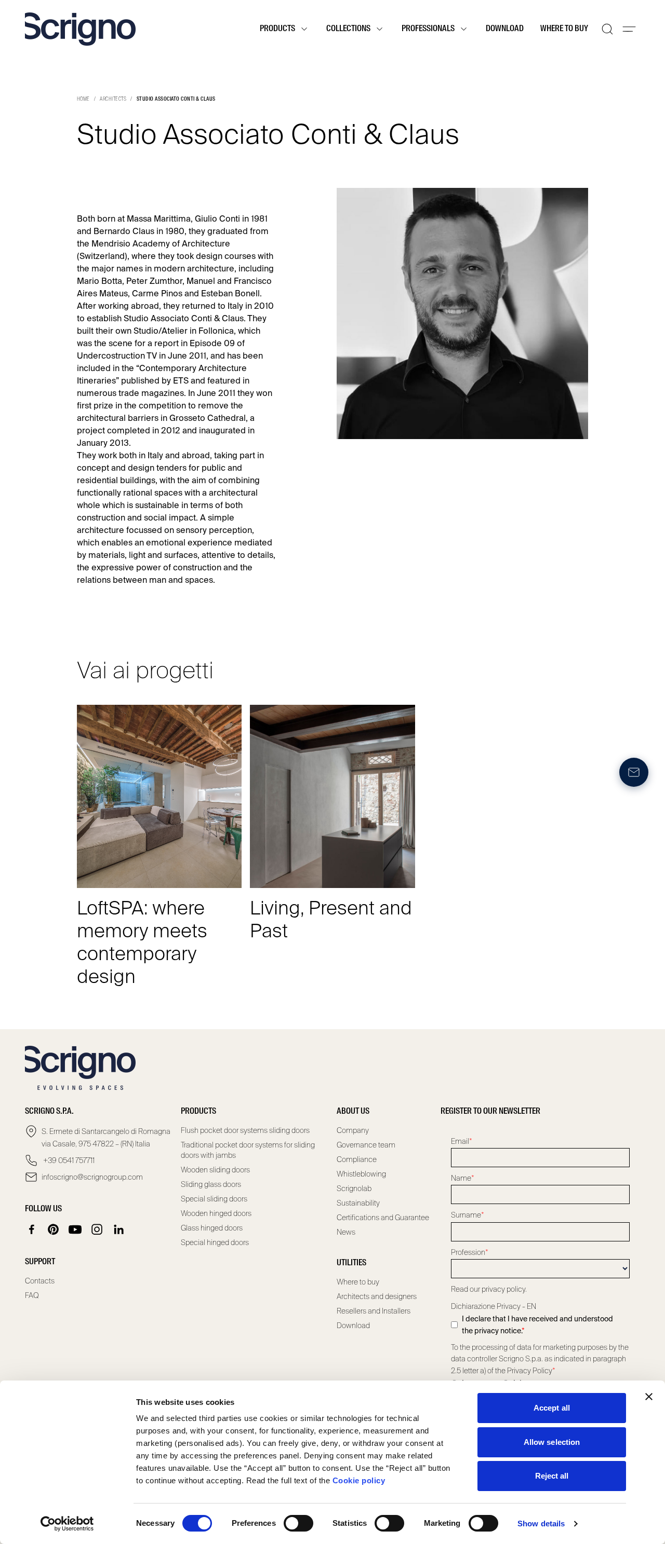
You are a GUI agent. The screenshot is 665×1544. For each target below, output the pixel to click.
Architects (113, 99)
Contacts (40, 1281)
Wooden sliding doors (215, 1169)
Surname (467, 1215)
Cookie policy (358, 1480)
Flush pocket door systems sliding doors (245, 1130)
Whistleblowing (361, 1174)
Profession (469, 1252)
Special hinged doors (215, 1242)
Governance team (366, 1145)
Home (83, 99)
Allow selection (552, 1442)
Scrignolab (354, 1188)
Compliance (357, 1159)
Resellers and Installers (373, 1311)
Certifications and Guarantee (383, 1217)
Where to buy (564, 29)
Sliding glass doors (211, 1184)
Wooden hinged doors (216, 1213)
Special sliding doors (214, 1199)
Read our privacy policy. (489, 1289)
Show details (541, 1523)
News (346, 1232)
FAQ (32, 1295)
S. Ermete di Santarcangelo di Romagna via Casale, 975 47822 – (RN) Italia (106, 1138)
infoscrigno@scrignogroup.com (92, 1177)
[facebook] (31, 1229)
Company (353, 1130)
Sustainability (358, 1203)
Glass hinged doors (212, 1228)
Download (505, 29)
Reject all (552, 1475)
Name (462, 1178)
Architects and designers (377, 1296)
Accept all (552, 1407)
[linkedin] (119, 1229)
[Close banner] (649, 1396)
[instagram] (97, 1229)
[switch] (298, 1523)
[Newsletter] (633, 772)
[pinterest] (53, 1229)
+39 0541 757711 (68, 1160)
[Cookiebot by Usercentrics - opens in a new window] (67, 1524)
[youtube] (75, 1229)
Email (461, 1141)
